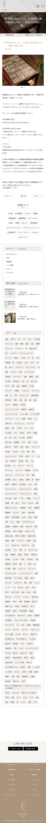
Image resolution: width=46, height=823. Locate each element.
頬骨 (6, 702)
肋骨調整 (26, 601)
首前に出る (35, 597)
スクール (9, 269)
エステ (35, 442)
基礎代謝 (7, 564)
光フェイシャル (32, 550)
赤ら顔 (21, 456)
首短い (31, 653)
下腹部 (26, 578)
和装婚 (32, 676)
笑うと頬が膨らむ (10, 615)
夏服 (30, 672)
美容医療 (7, 362)
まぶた (26, 362)
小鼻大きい (30, 643)
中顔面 (35, 433)
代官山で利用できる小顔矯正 (13, 182)
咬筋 (22, 526)
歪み (37, 697)
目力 (10, 437)
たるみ (25, 697)
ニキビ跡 (35, 470)
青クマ (7, 592)
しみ (25, 428)
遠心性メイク (25, 545)
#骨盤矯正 (12, 218)
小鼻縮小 (7, 559)
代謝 (37, 559)
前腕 (29, 667)
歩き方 (7, 386)
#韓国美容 (22, 218)
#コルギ (28, 213)
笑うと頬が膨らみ (21, 639)
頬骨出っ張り (33, 348)
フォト (15, 550)
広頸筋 (28, 625)
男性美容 (14, 484)
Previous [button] (4, 71)
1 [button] (21, 87)
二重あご (24, 672)
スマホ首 (17, 634)
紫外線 (30, 419)
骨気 (35, 484)
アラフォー (16, 512)
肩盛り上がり (9, 606)
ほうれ (22, 643)
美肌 (28, 451)
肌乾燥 (23, 419)
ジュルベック (19, 470)
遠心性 (30, 517)
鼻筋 (22, 447)
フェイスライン (17, 376)
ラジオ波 (23, 358)
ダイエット (8, 583)
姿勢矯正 (15, 405)
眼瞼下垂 (12, 461)
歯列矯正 (15, 526)
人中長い (21, 433)
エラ (19, 339)
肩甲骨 (12, 702)
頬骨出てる (34, 634)
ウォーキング (9, 344)
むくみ (31, 697)
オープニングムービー (11, 494)
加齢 (33, 475)
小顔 (3, 188)
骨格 (30, 583)
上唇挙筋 (32, 620)
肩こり (17, 503)
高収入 (7, 484)
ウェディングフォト (10, 489)
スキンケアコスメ (19, 423)
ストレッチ (17, 597)
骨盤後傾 (7, 512)
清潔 (29, 564)
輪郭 (6, 395)
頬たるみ (30, 503)
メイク (7, 545)
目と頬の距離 (23, 611)
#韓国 (35, 213)
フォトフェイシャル (10, 456)
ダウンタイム (9, 470)
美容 (29, 442)
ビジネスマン (35, 391)
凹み (28, 475)
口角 (15, 395)
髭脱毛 (7, 428)
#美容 (17, 223)
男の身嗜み (8, 620)
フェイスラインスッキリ (12, 409)
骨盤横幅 (22, 508)
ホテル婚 (22, 437)
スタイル (7, 405)
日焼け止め (8, 423)
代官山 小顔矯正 (18, 531)
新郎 (18, 676)
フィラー (36, 583)
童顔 (35, 517)
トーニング (8, 358)
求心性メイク (15, 545)
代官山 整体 (9, 536)
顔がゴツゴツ (21, 615)
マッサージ (8, 391)
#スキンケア (23, 237)
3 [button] (24, 87)
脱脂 (23, 592)
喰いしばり (34, 381)
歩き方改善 (22, 484)
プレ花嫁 (7, 381)
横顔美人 (24, 409)
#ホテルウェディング (31, 227)
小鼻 (33, 545)
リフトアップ (9, 419)
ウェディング (21, 568)
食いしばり (16, 693)
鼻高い (27, 447)
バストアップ (9, 348)
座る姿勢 (7, 465)
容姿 (20, 564)
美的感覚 (7, 531)
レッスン (23, 702)
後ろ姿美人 (25, 606)
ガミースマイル (9, 625)
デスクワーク (19, 367)
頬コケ (23, 681)
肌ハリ (15, 480)
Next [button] (41, 71)
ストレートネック (31, 367)
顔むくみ (15, 653)
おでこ (32, 362)
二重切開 (20, 461)
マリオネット (20, 540)
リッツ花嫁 (36, 667)
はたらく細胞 (9, 634)
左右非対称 (16, 381)
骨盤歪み (7, 601)
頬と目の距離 (15, 517)
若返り (23, 512)
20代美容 (7, 550)
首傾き (26, 657)
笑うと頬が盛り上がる (11, 667)
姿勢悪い (7, 657)
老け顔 (29, 433)
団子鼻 (16, 447)
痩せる (32, 578)
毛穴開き (19, 362)
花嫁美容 (7, 376)
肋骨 (20, 601)
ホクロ (31, 428)
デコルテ (16, 672)
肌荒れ (15, 611)
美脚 (35, 400)
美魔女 (7, 517)
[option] (23, 70)
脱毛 (13, 428)
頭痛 (6, 372)
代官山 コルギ (29, 531)
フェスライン (19, 348)
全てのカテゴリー (12, 254)
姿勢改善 (36, 615)
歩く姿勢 (7, 568)
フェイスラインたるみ (11, 414)
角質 (20, 550)
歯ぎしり (34, 601)
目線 (14, 568)
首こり (19, 697)
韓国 (18, 522)
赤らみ (29, 592)
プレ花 (21, 648)
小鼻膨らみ (8, 648)
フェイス (7, 629)
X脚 (30, 400)
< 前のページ (8, 196)
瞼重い (38, 480)
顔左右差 (7, 681)
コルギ (30, 484)
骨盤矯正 (7, 188)
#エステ (25, 223)
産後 (13, 386)
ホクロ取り (8, 433)
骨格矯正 (7, 526)
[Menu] (42, 6)
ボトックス (30, 465)
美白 (33, 451)
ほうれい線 (8, 498)
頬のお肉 (7, 643)
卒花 (15, 648)
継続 (6, 522)
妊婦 (18, 386)
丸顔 (20, 400)
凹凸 (29, 339)
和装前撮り (25, 676)
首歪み (32, 657)
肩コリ (11, 367)
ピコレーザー (9, 475)
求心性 (23, 517)
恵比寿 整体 (31, 536)
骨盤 (27, 344)
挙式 (37, 376)
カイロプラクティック (28, 522)
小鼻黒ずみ (34, 554)
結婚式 (31, 376)
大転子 (30, 508)
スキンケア (13, 353)
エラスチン (16, 629)
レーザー (7, 587)
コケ (24, 339)
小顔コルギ (29, 526)
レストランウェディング (25, 573)
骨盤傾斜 (12, 554)
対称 (23, 381)
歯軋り (36, 494)
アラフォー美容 (34, 414)
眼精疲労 (16, 442)
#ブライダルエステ (14, 227)
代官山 (7, 697)
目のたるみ (8, 597)
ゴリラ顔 (7, 653)
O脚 (25, 400)
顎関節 (38, 344)
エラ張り (15, 451)
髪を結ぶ (7, 451)
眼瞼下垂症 (8, 578)
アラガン (21, 498)
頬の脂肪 (15, 643)
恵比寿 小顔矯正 (20, 536)
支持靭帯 (7, 480)
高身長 (26, 554)
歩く (34, 564)
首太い (15, 601)
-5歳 (34, 540)
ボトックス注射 (19, 662)
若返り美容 (31, 512)
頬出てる (29, 662)
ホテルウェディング (10, 573)
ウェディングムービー (25, 489)
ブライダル (14, 188)
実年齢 (29, 540)
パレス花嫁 (8, 672)
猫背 (16, 344)
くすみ (22, 451)
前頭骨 (21, 480)
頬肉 (15, 498)
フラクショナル (19, 475)
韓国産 (29, 498)
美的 (35, 526)
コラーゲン (25, 629)
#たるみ (35, 232)
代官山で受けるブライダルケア (19, 185)
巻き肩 (15, 564)
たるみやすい (18, 583)
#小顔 (10, 213)
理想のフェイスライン (11, 508)
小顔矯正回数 (34, 395)
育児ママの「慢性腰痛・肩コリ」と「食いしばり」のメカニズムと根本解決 (22, 687)
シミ (35, 419)
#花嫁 (10, 223)
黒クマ (27, 587)
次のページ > (38, 196)
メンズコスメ (25, 391)
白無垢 (7, 540)
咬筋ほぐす (16, 681)
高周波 (16, 358)
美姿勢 (7, 503)
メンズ (17, 419)
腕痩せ (7, 676)
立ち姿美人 (30, 559)
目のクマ (20, 587)
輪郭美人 (31, 409)
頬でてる (25, 634)
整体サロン (8, 447)
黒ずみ (27, 456)
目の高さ (22, 667)
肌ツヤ (32, 606)
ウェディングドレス (25, 494)
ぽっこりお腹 (18, 578)
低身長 (20, 554)
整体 (13, 697)
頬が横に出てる (9, 639)
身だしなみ (8, 442)
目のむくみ (24, 653)
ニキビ (38, 358)
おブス (23, 442)
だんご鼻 (15, 559)
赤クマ (34, 587)
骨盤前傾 (36, 508)
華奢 (25, 376)
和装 (13, 676)
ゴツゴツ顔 (32, 639)
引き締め (23, 405)
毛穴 (6, 353)
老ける (24, 503)
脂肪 (15, 400)
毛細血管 (7, 611)
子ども (35, 702)
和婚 (13, 540)
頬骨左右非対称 (17, 657)
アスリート (36, 498)
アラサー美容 (24, 414)
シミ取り (19, 428)
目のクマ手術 (15, 592)
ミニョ (12, 522)
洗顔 (34, 592)
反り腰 (31, 386)
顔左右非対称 (9, 662)
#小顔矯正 (19, 213)
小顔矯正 (16, 391)
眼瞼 (36, 573)
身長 (6, 554)
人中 (15, 433)
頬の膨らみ (8, 400)
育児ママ (7, 693)
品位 (27, 461)
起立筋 (30, 615)
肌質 (25, 583)
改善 (6, 339)
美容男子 (29, 437)
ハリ (33, 456)
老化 (23, 625)
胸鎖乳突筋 (36, 625)
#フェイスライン (24, 232)
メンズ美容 (9, 265)
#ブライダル (33, 218)
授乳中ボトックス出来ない (29, 693)
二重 (6, 461)
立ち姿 (22, 559)
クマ (14, 587)
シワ (18, 625)
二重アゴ (12, 339)
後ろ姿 (17, 606)
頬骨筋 (31, 611)
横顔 (37, 503)
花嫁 (20, 372)
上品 (32, 461)
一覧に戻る (23, 196)
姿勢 (29, 702)
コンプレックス (24, 395)
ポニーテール (35, 447)
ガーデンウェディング (32, 648)
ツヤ (14, 465)
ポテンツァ (21, 465)
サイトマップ (34, 795)
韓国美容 (27, 470)
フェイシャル (30, 423)
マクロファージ (35, 629)
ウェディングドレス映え (21, 620)
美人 (15, 437)
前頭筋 (27, 480)
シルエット (26, 597)
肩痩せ (36, 672)
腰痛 (22, 344)
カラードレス (31, 568)
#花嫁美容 (34, 223)
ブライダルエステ (29, 372)
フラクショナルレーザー (26, 353)
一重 (38, 456)
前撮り (36, 489)
